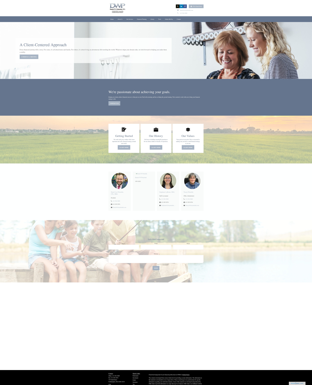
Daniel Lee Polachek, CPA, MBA (117, 193)
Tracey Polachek (188, 192)
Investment (135, 378)
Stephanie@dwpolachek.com (168, 205)
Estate (134, 380)
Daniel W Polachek (141, 177)
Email (155, 243)
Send (156, 268)
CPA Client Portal (197, 6)
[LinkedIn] (181, 6)
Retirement (135, 376)
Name (123, 243)
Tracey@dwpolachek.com (192, 205)
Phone (188, 243)
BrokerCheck (185, 374)
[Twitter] (177, 6)
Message (156, 254)
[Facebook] (185, 6)
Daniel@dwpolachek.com (119, 207)
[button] (112, 19)
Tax (134, 384)
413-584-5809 (116, 201)
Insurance (135, 382)
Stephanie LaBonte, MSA (167, 192)
